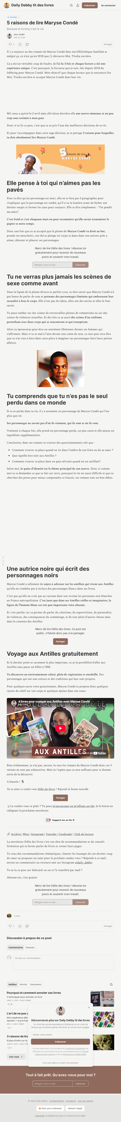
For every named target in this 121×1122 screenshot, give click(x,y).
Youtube (51, 834)
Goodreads (65, 834)
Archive (16, 834)
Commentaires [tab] (16, 947)
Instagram (37, 834)
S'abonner (89, 5)
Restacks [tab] (30, 947)
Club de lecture (84, 834)
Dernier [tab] (23, 984)
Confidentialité (56, 1101)
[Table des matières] (3, 561)
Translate (13, 17)
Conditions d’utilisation (75, 1048)
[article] (60, 999)
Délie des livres (46, 789)
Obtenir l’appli (75, 1108)
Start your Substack (51, 1108)
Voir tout (14, 1056)
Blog (26, 834)
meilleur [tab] (13, 984)
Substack (39, 1115)
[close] (88, 1007)
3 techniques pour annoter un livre (24, 996)
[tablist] (21, 947)
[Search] (71, 5)
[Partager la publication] (78, 5)
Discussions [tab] (35, 984)
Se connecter (108, 5)
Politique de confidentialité (74, 1054)
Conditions (71, 1101)
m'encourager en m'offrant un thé (73, 806)
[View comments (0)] (20, 44)
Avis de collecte (85, 1101)
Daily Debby (19, 35)
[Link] (2, 186)
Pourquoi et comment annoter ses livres (34, 992)
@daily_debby (83, 862)
